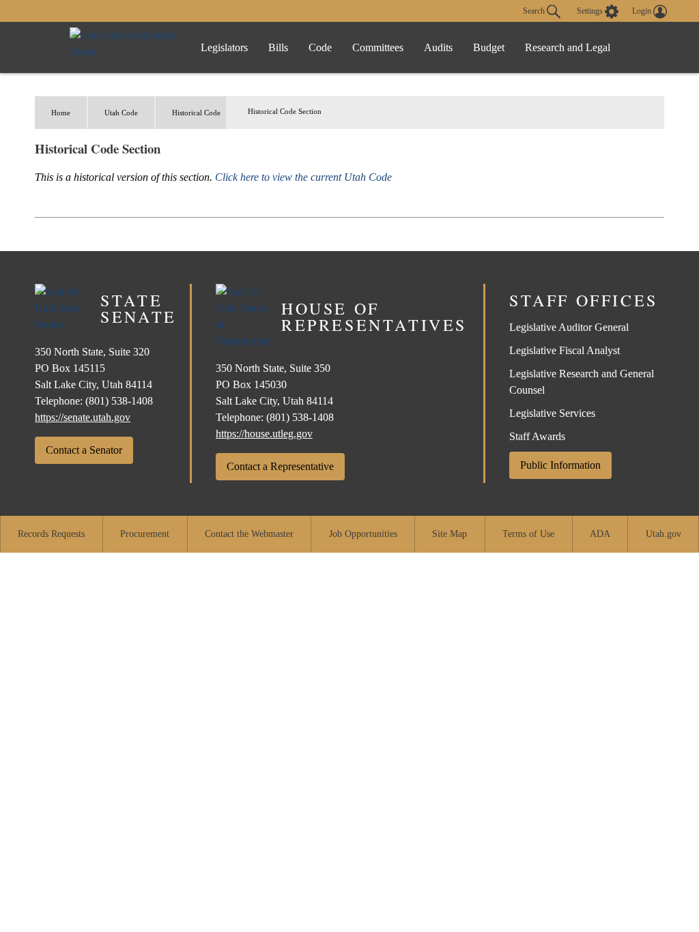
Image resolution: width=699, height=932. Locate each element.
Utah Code (121, 112)
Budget (488, 47)
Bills (278, 47)
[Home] (124, 47)
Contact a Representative (280, 466)
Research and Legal (567, 47)
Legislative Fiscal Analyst (564, 350)
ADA (600, 534)
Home (60, 112)
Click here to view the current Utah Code (303, 177)
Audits (438, 47)
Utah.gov (663, 534)
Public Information (560, 465)
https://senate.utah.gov (82, 417)
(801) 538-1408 (119, 401)
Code (320, 47)
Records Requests (51, 534)
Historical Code (196, 112)
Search (535, 10)
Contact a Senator (84, 450)
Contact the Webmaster (249, 534)
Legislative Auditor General (569, 327)
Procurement (144, 534)
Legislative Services (552, 413)
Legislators (224, 47)
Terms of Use (528, 534)
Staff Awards (537, 436)
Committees (377, 47)
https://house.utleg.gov (264, 433)
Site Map (449, 534)
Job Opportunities (363, 534)
